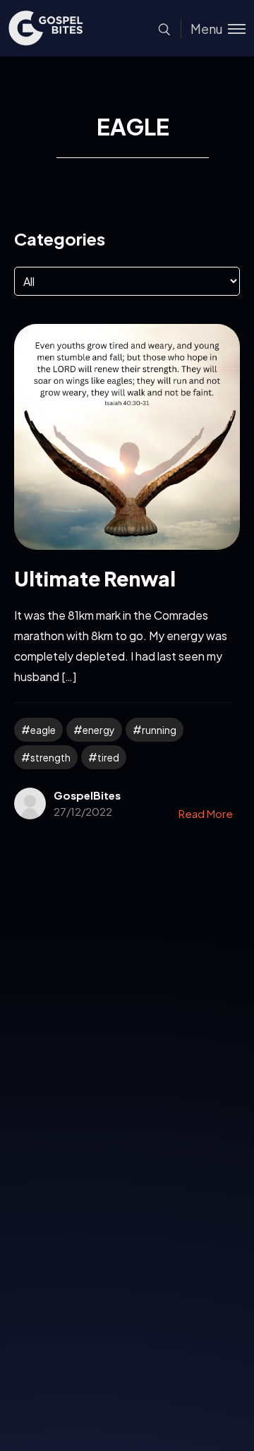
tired (108, 757)
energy (99, 729)
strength (50, 757)
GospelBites (87, 795)
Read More (206, 813)
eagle (43, 729)
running (159, 729)
